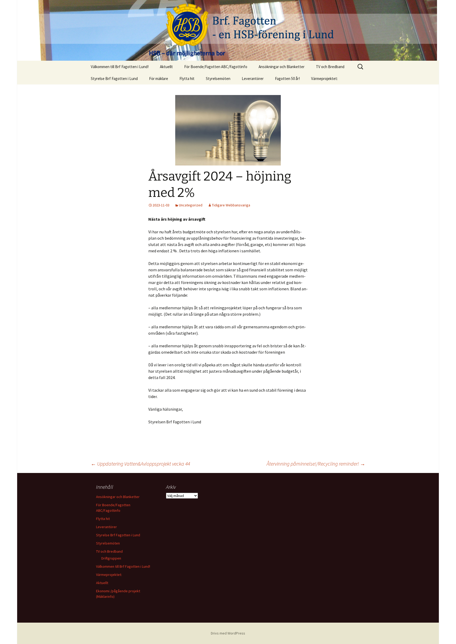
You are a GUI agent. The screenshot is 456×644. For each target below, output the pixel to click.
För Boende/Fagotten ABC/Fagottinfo (215, 66)
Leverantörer (253, 78)
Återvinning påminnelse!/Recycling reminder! (316, 463)
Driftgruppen (111, 558)
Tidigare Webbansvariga (231, 205)
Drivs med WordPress (228, 633)
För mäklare (158, 78)
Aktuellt (166, 66)
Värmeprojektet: (324, 78)
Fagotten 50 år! (287, 78)
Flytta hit (186, 78)
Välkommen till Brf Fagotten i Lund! (120, 66)
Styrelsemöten (218, 78)
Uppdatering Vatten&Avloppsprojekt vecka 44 (140, 463)
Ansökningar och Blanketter (282, 66)
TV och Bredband (330, 66)
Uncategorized (190, 205)
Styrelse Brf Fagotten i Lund (114, 78)
